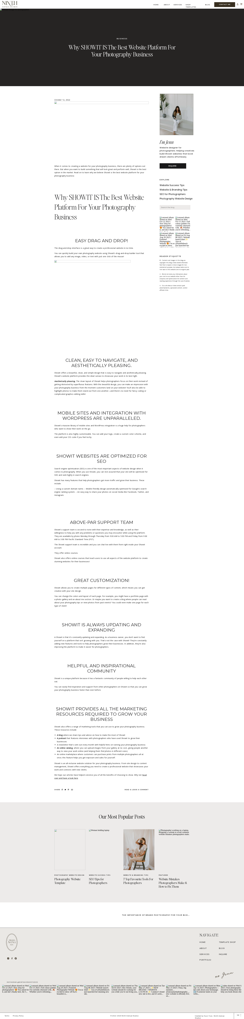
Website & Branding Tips (135, 875)
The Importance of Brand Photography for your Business (158, 915)
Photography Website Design (69, 875)
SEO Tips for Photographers (98, 881)
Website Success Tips (100, 875)
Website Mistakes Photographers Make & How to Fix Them (173, 882)
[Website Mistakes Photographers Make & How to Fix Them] (174, 849)
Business (122, 39)
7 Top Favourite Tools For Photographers (138, 881)
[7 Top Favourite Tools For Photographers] (138, 849)
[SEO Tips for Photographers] (104, 849)
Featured (163, 875)
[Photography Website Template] (69, 849)
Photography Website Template (67, 881)
